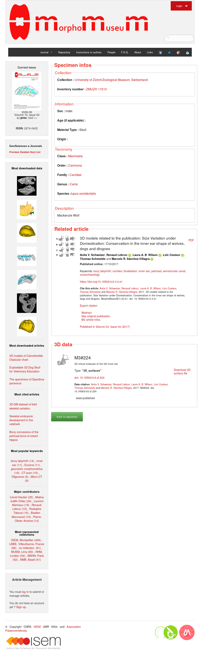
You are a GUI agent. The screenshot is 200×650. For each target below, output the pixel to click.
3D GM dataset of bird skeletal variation (23, 406)
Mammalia (75, 156)
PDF (191, 240)
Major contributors (26, 492)
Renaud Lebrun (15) (26, 507)
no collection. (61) (30, 548)
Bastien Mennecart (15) (26, 515)
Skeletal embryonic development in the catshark (21, 420)
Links (150, 52)
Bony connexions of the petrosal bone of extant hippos (23, 436)
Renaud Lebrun (116, 255)
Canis (74, 184)
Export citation (88, 305)
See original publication (95, 316)
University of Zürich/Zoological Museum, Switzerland (111, 79)
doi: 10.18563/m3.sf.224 (89, 377)
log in (25, 592)
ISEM (37, 626)
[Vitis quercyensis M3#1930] (27, 326)
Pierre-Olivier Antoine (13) (28, 519)
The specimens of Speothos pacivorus (26, 381)
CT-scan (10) (30, 473)
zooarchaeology (90, 274)
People (111, 52)
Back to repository (67, 416)
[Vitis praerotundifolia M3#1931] (27, 303)
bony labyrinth (102, 271)
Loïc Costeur (171, 255)
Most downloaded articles (26, 345)
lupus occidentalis (83, 193)
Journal (44, 52)
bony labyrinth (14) (22, 461)
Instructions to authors (89, 52)
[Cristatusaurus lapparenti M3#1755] (27, 279)
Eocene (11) (32, 465)
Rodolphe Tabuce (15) (27, 511)
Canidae (75, 174)
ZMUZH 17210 (96, 89)
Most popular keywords (27, 451)
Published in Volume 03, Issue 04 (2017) (105, 327)
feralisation (130, 271)
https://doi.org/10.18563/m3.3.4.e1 (101, 281)
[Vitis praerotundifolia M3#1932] (27, 232)
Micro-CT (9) (33, 478)
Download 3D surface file (182, 371)
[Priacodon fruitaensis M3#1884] (27, 209)
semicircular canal (174, 271)
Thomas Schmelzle (92, 259)
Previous (14, 152)
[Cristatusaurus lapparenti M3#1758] (27, 256)
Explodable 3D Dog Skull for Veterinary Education (24, 369)
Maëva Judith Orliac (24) (27, 499)
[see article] (66, 246)
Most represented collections (27, 533)
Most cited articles (26, 394)
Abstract (86, 312)
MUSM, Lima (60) (22, 552)
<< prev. (22, 118)
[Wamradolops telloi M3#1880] (27, 185)
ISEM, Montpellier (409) (26, 540)
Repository (64, 52)
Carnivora (75, 165)
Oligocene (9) (20, 476)
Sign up (21, 607)
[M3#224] (63, 359)
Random (24, 152)
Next (33, 152)
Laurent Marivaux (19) (27, 503)
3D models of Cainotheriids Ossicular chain (26, 357)
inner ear (144, 271)
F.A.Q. (125, 52)
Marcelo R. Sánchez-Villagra (131, 259)
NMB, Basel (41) (30, 559)
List (38, 152)
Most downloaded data (27, 168)
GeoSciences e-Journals (25, 145)
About (137, 52)
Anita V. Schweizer (92, 255)
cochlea (117, 271)
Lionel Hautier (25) (21, 497)
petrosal (156, 271)
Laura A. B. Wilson (145, 255)
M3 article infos (90, 319)
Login (179, 6)
